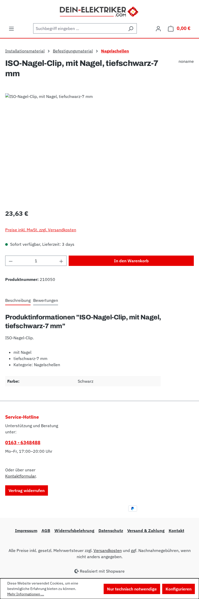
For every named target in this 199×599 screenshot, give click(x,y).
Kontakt (176, 530)
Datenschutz (110, 530)
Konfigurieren (178, 589)
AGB (45, 530)
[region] (99, 148)
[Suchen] (131, 28)
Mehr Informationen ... (25, 594)
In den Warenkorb (131, 260)
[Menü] (11, 28)
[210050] (99, 148)
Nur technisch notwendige (132, 589)
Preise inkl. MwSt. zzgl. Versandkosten (40, 229)
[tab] (18, 300)
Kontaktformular (20, 476)
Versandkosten (108, 550)
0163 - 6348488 (22, 443)
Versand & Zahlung (146, 530)
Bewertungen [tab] (45, 300)
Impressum (26, 530)
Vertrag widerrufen (27, 490)
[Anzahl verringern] (10, 261)
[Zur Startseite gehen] (99, 11)
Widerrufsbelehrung (74, 530)
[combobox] (79, 28)
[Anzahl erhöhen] (61, 261)
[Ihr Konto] (158, 28)
